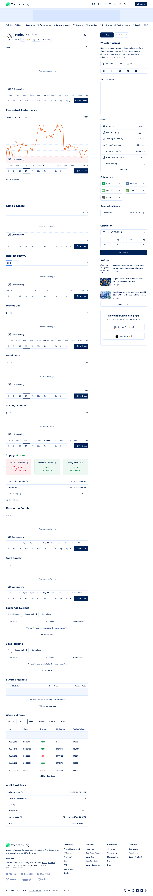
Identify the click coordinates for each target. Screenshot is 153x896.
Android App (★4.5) (72, 849)
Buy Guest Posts (93, 853)
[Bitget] (43, 874)
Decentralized (31, 614)
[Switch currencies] (123, 242)
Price (10, 25)
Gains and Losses (63, 25)
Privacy (47, 890)
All (9, 650)
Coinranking (20, 4)
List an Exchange (93, 865)
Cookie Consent (35, 890)
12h (20, 101)
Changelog (112, 853)
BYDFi (8, 865)
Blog (109, 865)
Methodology (113, 857)
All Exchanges (14, 614)
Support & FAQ (135, 857)
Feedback (133, 853)
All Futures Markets (47, 706)
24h (26, 101)
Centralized (46, 614)
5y (61, 101)
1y (51, 101)
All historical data (47, 776)
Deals (66, 873)
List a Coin (90, 857)
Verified (22, 455)
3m (45, 101)
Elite (66, 861)
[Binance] (27, 874)
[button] (111, 183)
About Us (32, 853)
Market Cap (92, 25)
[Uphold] (43, 879)
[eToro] (27, 879)
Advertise (90, 849)
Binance (51, 862)
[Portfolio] (109, 4)
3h (14, 101)
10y (67, 101)
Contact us (133, 849)
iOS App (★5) (69, 853)
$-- (140, 132)
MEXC (44, 862)
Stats (19, 25)
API (65, 865)
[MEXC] (11, 874)
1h (9, 101)
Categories (30, 25)
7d (33, 101)
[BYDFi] (11, 879)
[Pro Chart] (99, 4)
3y (56, 101)
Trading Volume (123, 25)
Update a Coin (92, 861)
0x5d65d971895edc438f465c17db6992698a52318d (136, 213)
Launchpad (69, 869)
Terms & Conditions (60, 890)
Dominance (107, 25)
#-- (23, 39)
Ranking (79, 25)
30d (38, 101)
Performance (45, 25)
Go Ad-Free (14, 179)
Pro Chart (68, 857)
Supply (138, 25)
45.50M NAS (139, 145)
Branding (111, 861)
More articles (123, 304)
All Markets (47, 670)
